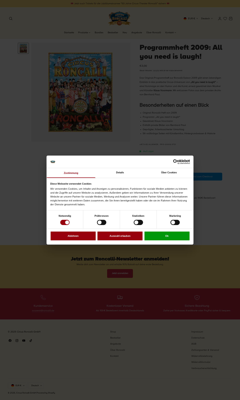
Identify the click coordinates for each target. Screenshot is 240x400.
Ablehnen (73, 235)
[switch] (101, 222)
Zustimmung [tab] (71, 173)
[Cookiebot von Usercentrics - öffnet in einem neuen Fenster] (175, 161)
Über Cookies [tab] (169, 172)
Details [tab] (120, 172)
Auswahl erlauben (120, 235)
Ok (166, 235)
